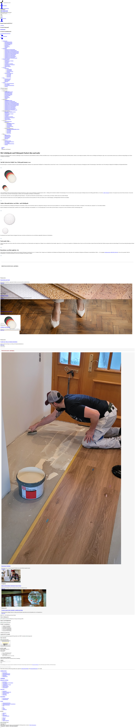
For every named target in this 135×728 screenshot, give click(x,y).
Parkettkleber (5, 681)
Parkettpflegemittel (6, 698)
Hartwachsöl (5, 694)
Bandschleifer (5, 672)
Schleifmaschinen (107, 252)
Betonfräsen (5, 675)
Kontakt (4, 719)
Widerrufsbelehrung (6, 715)
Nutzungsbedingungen (34, 668)
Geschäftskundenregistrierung (5, 33)
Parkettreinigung (5, 699)
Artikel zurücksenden (6, 704)
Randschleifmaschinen (6, 674)
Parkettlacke (5, 691)
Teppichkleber (5, 683)
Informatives (5, 709)
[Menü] (2, 9)
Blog (3, 707)
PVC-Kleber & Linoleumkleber (8, 682)
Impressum (4, 713)
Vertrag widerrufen (6, 720)
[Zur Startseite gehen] (4, 10)
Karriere (4, 718)
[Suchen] (1, 14)
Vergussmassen (5, 687)
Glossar (4, 708)
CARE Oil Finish (106, 192)
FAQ (3, 705)
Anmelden (2, 25)
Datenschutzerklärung (35, 664)
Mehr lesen (2, 298)
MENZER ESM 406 (114, 252)
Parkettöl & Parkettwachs (7, 692)
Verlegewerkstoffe (6, 686)
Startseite (2, 147)
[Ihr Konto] (1, 21)
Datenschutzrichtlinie (24, 668)
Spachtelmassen (5, 685)
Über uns (4, 717)
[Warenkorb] (1, 39)
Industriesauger (5, 676)
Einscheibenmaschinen (6, 673)
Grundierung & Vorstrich (7, 684)
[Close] (0, 727)
